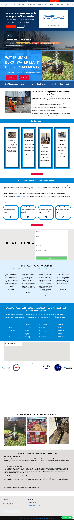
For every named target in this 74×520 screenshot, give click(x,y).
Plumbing (52, 4)
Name (37, 231)
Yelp (44, 300)
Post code (38, 245)
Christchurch (28, 326)
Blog (62, 4)
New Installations (20, 4)
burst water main (15, 458)
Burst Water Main (31, 4)
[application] (24, 4)
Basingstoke (11, 326)
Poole (42, 330)
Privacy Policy (38, 518)
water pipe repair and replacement (22, 196)
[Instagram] (68, 4)
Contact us (20, 26)
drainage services (14, 198)
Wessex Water (65, 201)
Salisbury (43, 334)
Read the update (54, 1)
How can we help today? (41, 250)
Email (37, 236)
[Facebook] (67, 4)
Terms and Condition (50, 518)
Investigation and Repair (41, 4)
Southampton (44, 337)
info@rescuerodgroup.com (34, 505)
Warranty (43, 518)
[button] (5, 431)
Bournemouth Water (39, 201)
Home (13, 4)
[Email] (72, 4)
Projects (57, 4)
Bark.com (48, 300)
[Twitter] (70, 4)
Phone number (39, 240)
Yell (42, 300)
